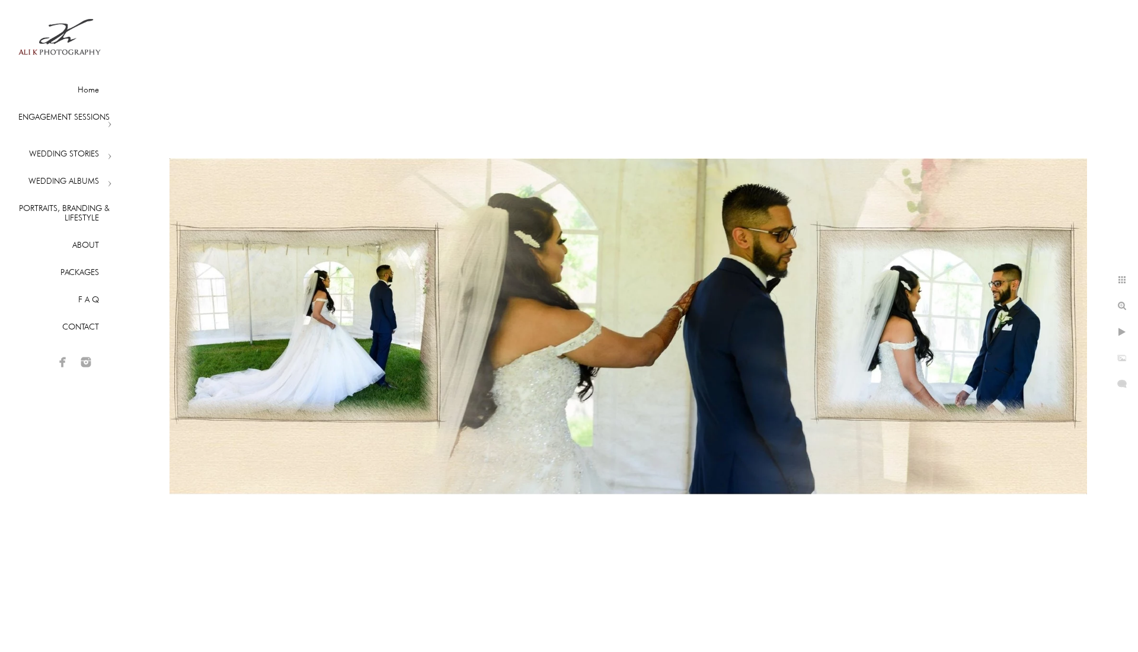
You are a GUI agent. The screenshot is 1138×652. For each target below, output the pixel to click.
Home (88, 89)
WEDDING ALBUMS (63, 181)
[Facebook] (63, 362)
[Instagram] (86, 362)
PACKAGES (79, 272)
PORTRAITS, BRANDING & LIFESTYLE (64, 212)
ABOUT (85, 245)
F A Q (88, 299)
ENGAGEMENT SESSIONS (64, 117)
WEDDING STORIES (64, 153)
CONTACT (80, 326)
